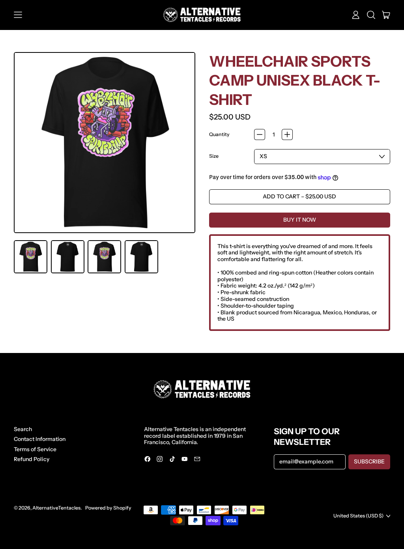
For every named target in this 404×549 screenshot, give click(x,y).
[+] (287, 134)
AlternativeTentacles (56, 508)
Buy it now (299, 219)
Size (214, 156)
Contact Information (39, 439)
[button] (371, 15)
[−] (259, 134)
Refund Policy (31, 459)
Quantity (219, 134)
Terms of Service (35, 449)
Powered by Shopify (108, 508)
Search (23, 429)
